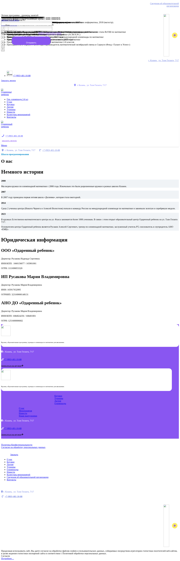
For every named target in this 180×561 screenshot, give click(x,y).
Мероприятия (25, 411)
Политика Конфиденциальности (16, 445)
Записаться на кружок (11, 366)
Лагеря (57, 401)
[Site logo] (6, 94)
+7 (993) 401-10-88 (22, 75)
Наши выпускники (28, 416)
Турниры (58, 398)
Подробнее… (7, 558)
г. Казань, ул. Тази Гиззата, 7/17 (163, 60)
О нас (21, 408)
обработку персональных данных (49, 34)
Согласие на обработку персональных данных (23, 447)
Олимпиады (60, 403)
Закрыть (14, 454)
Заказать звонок (8, 80)
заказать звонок (9, 140)
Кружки (58, 396)
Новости (23, 413)
